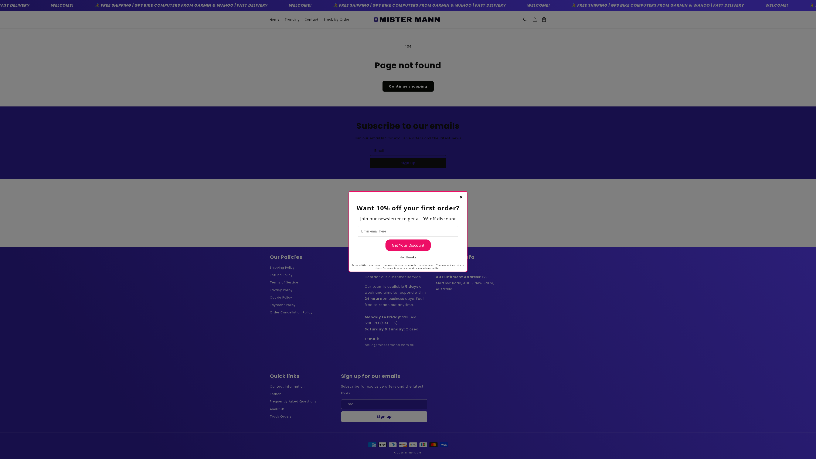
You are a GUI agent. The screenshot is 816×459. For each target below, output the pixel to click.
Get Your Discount (408, 245)
